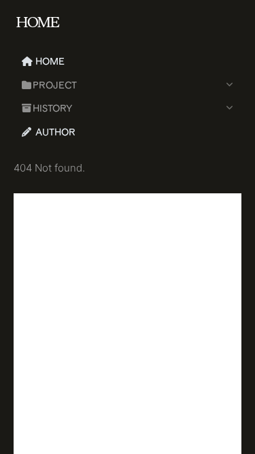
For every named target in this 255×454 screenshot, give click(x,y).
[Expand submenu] (229, 85)
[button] (115, 85)
